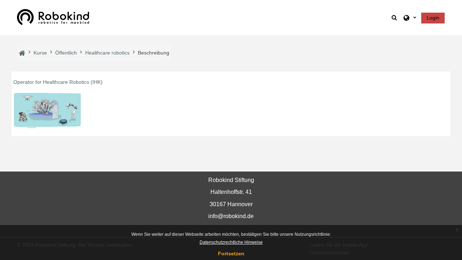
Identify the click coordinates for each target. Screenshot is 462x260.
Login (433, 18)
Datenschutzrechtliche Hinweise (231, 242)
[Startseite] (53, 17)
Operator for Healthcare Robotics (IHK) (58, 82)
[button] (395, 17)
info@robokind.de (231, 216)
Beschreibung (153, 53)
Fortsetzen (231, 253)
